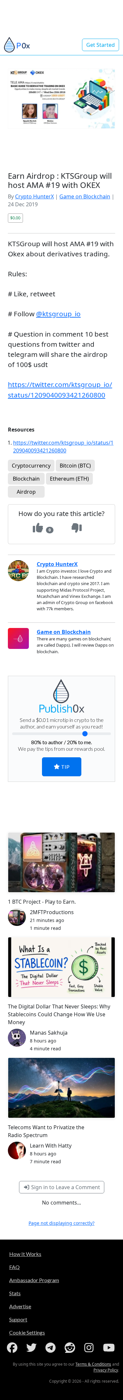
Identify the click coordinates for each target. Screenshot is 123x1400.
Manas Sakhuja (49, 1032)
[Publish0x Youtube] (109, 1348)
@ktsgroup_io (58, 313)
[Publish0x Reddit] (71, 1348)
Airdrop (26, 491)
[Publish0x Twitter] (33, 1348)
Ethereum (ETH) (69, 478)
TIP (65, 767)
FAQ (14, 1267)
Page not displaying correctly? (61, 1223)
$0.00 (15, 218)
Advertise (20, 1306)
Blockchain (26, 478)
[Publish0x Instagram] (90, 1348)
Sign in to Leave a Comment (65, 1187)
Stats (15, 1293)
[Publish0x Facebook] (13, 1348)
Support (18, 1319)
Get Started (100, 44)
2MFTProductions (52, 912)
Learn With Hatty (51, 1145)
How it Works (25, 1254)
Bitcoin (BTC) (75, 465)
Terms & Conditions (93, 1364)
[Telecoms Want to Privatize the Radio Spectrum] (61, 1088)
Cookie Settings (27, 1332)
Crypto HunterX (34, 196)
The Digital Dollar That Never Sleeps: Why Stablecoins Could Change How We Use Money (59, 1014)
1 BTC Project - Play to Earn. (42, 901)
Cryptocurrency (31, 465)
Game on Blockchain (84, 196)
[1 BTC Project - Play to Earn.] (61, 862)
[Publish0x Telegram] (52, 1348)
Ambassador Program (34, 1280)
